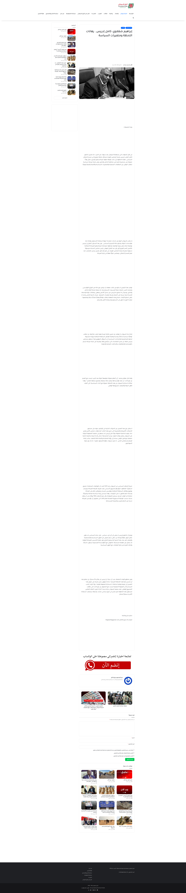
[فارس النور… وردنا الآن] (124, 774)
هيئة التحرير (41, 13)
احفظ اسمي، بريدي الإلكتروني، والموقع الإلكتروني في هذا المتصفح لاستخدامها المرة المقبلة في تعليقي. (113, 750)
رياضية (111, 13)
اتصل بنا (94, 13)
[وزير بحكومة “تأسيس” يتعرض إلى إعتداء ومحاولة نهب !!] (124, 789)
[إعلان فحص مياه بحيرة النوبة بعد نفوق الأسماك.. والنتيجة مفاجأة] (124, 805)
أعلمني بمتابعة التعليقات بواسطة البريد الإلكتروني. (123, 753)
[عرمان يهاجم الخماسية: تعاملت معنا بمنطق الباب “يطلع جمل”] (89, 774)
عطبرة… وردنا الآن (111, 780)
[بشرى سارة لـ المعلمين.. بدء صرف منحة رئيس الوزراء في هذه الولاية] (89, 789)
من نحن (62, 13)
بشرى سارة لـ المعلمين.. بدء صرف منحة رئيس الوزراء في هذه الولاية (60, 64)
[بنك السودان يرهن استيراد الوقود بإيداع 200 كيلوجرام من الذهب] (106, 805)
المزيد (100, 13)
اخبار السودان (123, 13)
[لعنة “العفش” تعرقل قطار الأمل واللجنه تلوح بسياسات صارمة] (89, 820)
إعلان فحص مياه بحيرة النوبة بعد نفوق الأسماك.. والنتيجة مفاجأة (60, 71)
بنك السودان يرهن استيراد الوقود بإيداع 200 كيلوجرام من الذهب (60, 78)
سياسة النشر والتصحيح (52, 13)
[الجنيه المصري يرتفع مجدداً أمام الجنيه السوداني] (89, 805)
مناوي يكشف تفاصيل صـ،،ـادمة (125, 826)
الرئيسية (131, 13)
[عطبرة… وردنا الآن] (106, 774)
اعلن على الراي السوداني (84, 13)
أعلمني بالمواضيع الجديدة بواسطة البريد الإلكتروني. (123, 756)
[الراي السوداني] (126, 6)
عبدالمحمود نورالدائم (117, 677)
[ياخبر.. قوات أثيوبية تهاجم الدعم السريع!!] (106, 820)
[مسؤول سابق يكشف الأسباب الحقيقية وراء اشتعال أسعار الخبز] (106, 789)
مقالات (105, 13)
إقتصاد (116, 13)
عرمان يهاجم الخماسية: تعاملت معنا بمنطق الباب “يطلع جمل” (61, 44)
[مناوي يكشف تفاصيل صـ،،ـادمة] (124, 820)
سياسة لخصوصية (71, 13)
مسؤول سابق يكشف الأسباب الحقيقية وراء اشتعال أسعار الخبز (60, 58)
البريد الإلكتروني (131, 744)
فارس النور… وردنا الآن (128, 780)
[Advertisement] (121, 50)
